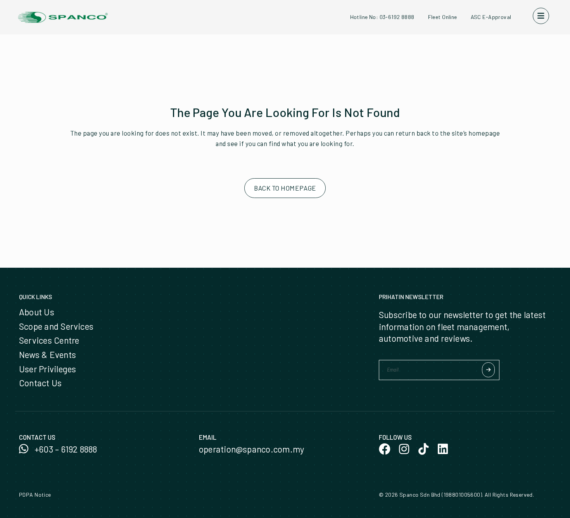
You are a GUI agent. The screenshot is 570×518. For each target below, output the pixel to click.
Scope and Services (56, 326)
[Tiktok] (423, 449)
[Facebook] (384, 449)
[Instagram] (404, 449)
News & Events (47, 354)
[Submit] (488, 369)
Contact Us (40, 382)
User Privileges (47, 368)
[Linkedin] (443, 449)
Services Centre (49, 340)
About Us (36, 311)
